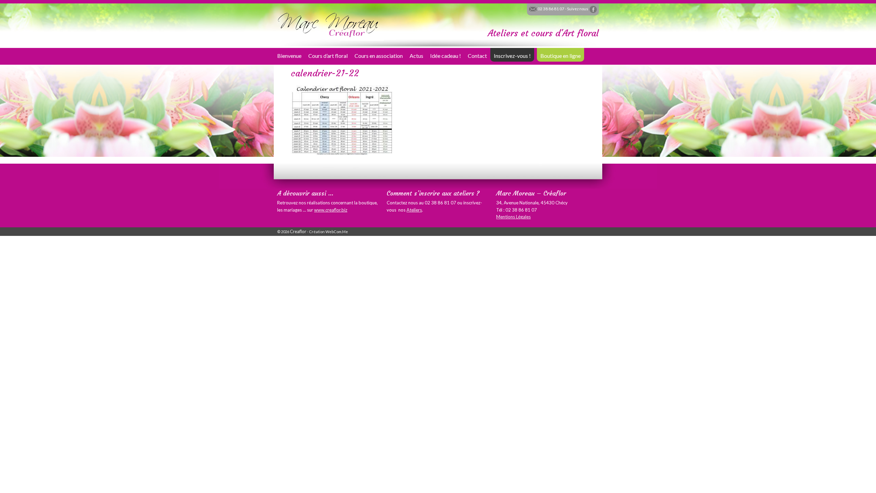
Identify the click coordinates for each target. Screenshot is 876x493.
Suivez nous (578, 9)
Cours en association (379, 55)
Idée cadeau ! (445, 55)
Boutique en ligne (560, 55)
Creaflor (298, 231)
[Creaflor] (328, 24)
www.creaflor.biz (330, 210)
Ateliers (414, 210)
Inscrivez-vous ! (512, 55)
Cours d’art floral (328, 55)
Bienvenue (289, 55)
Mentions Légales (513, 216)
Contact (477, 55)
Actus (416, 55)
